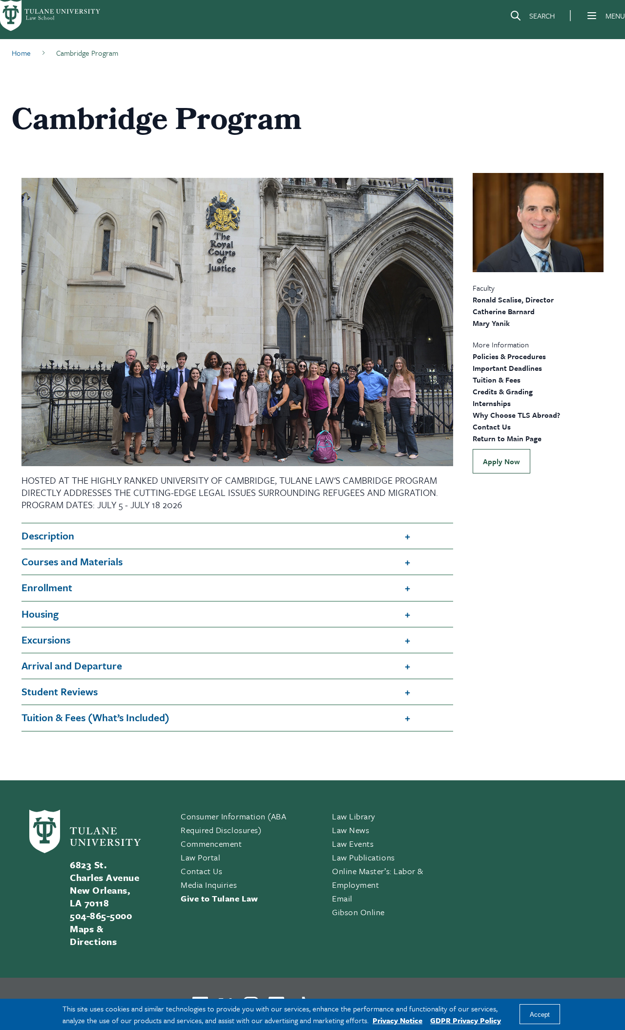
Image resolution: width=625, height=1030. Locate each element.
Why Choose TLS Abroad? (516, 414)
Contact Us (492, 426)
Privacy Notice (397, 1020)
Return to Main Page (507, 438)
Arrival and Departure (71, 665)
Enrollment (46, 587)
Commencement (211, 843)
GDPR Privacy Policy (465, 1020)
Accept (540, 1014)
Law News (350, 830)
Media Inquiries (209, 885)
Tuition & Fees (497, 379)
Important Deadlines (507, 368)
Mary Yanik (491, 323)
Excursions (45, 639)
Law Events (353, 843)
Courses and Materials (72, 561)
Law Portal (200, 857)
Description (47, 535)
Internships (492, 403)
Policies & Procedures (509, 356)
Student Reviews (59, 691)
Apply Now (501, 461)
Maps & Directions (93, 935)
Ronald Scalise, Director (513, 299)
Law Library (353, 816)
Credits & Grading (503, 391)
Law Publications (363, 857)
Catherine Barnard (504, 311)
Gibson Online (358, 912)
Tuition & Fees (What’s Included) (95, 717)
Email (342, 898)
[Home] (51, 15)
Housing (40, 613)
